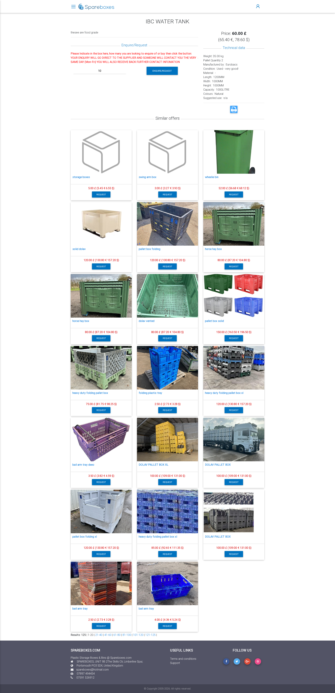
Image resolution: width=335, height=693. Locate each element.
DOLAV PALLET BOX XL (153, 464)
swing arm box (147, 177)
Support (175, 663)
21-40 (98, 635)
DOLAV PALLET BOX (218, 464)
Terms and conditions (183, 658)
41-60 (107, 635)
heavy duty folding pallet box (90, 393)
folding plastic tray (150, 393)
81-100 (126, 635)
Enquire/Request (162, 70)
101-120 (138, 635)
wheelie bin (211, 177)
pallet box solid (214, 321)
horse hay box (213, 249)
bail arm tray (80, 608)
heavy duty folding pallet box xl (224, 393)
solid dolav (79, 249)
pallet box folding (149, 249)
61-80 (117, 635)
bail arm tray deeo (83, 464)
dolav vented (146, 321)
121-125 (150, 635)
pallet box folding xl (84, 536)
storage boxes (81, 177)
